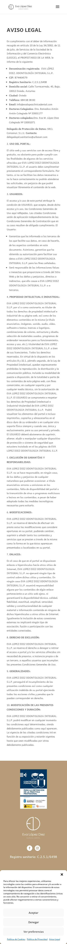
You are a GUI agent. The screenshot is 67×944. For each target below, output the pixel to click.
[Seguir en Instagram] (37, 848)
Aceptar (33, 912)
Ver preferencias (34, 931)
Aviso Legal (54, 939)
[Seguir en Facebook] (29, 848)
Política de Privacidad (37, 939)
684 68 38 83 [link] (28, 100)
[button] (62, 874)
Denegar (33, 922)
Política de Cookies (16, 939)
